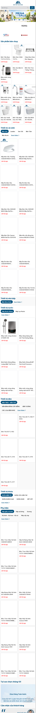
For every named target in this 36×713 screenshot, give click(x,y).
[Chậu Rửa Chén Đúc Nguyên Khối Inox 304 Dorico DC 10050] (30, 45)
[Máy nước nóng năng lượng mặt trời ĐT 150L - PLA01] (27, 371)
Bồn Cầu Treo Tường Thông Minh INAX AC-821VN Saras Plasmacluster (30, 69)
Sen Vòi (20, 131)
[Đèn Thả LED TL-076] (27, 439)
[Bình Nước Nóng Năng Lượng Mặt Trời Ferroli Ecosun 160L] (9, 345)
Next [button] (33, 16)
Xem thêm (14, 135)
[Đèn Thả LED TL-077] (9, 465)
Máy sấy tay (25, 515)
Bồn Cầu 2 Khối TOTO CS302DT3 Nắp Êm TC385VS (18, 58)
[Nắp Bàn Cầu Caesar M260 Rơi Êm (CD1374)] (9, 218)
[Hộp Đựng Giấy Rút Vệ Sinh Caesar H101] (9, 627)
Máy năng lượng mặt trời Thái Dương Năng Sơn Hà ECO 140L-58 (26, 337)
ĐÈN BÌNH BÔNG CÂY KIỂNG (11, 406)
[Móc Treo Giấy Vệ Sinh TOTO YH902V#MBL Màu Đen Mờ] (9, 601)
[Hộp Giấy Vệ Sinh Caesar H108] (27, 601)
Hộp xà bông (20, 511)
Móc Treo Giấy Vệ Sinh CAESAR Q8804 (8, 541)
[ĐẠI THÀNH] (9, 35)
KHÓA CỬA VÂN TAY (21, 495)
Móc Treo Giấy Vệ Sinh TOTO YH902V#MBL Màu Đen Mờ (8, 620)
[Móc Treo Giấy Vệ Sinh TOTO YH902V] (27, 654)
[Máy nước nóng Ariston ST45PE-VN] (6, 65)
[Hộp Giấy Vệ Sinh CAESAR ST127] (27, 627)
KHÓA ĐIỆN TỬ (7, 495)
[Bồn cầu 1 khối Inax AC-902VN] (6, 106)
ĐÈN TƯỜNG (27, 406)
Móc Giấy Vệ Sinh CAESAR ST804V (25, 593)
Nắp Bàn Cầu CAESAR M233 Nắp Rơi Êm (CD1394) (8, 210)
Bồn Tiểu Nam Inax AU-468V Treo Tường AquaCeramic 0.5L (17, 119)
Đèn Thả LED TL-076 (26, 457)
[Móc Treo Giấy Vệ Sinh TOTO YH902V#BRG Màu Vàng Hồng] (27, 549)
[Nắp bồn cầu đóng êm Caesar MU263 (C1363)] (27, 218)
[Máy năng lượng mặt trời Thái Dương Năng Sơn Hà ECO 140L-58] (27, 318)
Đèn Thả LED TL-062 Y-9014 (27, 418)
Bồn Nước (5, 135)
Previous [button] (2, 16)
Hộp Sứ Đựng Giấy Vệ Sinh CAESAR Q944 (26, 541)
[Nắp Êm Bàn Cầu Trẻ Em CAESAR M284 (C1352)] (27, 270)
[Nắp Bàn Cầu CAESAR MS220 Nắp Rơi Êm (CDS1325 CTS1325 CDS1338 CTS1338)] (27, 139)
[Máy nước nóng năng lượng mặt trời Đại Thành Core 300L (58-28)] (9, 371)
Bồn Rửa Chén (6, 302)
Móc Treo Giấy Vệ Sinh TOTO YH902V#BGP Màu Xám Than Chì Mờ (8, 567)
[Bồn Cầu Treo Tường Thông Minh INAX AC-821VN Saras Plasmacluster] (30, 65)
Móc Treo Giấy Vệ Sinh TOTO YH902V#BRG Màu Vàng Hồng (26, 552)
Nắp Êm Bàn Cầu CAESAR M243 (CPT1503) (6, 263)
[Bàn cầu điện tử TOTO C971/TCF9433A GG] (18, 65)
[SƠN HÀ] (27, 35)
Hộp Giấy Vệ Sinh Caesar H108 (24, 619)
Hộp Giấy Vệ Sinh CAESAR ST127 (24, 646)
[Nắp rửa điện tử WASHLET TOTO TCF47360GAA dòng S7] (30, 85)
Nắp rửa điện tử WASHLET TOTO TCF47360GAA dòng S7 (30, 98)
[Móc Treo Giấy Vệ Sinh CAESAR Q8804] (9, 523)
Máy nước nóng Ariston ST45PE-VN (6, 78)
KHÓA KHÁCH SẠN (8, 499)
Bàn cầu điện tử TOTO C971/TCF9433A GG (18, 78)
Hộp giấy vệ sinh (7, 511)
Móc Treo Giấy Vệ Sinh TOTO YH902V (26, 672)
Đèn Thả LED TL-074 (8, 457)
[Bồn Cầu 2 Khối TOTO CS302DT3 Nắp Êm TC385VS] (18, 45)
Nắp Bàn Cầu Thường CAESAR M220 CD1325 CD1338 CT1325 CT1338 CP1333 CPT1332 (9, 158)
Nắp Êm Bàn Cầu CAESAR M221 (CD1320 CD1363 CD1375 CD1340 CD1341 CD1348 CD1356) (9, 184)
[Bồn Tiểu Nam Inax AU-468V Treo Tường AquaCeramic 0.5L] (18, 106)
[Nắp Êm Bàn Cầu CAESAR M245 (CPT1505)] (27, 244)
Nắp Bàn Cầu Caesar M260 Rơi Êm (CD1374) (8, 236)
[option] (18, 16)
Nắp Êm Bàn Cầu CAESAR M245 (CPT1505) (24, 263)
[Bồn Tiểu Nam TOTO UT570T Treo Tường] (6, 45)
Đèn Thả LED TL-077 (8, 482)
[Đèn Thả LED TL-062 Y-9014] (27, 414)
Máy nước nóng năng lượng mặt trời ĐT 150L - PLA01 (27, 389)
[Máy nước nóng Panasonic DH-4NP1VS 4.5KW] (6, 85)
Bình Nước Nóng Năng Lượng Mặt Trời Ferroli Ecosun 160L (8, 363)
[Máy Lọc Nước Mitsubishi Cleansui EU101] (18, 85)
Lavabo (12, 131)
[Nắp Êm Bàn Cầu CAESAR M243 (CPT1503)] (9, 244)
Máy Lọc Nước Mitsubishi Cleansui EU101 (18, 98)
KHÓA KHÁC (20, 499)
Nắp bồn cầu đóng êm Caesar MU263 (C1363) (26, 236)
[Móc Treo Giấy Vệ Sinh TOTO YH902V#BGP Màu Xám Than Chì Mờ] (9, 549)
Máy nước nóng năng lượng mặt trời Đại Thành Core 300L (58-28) (8, 389)
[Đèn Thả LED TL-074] (9, 439)
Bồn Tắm (29, 131)
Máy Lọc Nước (20, 311)
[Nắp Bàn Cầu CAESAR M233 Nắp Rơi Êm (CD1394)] (9, 192)
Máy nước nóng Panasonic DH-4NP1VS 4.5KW (6, 98)
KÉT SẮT (30, 499)
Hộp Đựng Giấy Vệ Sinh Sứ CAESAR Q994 (8, 593)
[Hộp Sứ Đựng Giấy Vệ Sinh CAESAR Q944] (27, 523)
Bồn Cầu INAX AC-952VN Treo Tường (29, 119)
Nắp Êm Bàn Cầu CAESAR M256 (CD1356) (6, 289)
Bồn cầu (4, 131)
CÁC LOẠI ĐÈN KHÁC (8, 410)
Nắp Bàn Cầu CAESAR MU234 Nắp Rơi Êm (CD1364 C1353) (26, 210)
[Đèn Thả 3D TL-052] (9, 414)
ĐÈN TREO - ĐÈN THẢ (9, 402)
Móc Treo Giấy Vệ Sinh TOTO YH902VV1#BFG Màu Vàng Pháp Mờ (8, 672)
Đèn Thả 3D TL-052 (7, 431)
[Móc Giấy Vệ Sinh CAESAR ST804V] (27, 575)
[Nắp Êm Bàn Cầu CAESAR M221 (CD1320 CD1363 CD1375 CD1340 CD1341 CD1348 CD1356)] (9, 166)
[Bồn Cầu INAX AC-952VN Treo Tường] (30, 106)
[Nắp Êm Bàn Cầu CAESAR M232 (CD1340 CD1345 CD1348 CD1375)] (27, 166)
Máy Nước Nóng (7, 311)
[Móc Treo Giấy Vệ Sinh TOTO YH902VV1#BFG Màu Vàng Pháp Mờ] (9, 654)
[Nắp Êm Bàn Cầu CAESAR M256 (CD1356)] (9, 270)
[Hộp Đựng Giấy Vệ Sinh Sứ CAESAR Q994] (9, 575)
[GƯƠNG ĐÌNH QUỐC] (9, 23)
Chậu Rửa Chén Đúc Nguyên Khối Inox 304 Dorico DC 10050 (30, 58)
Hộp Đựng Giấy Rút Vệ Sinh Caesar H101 (8, 646)
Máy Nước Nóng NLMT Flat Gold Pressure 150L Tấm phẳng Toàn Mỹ (26, 363)
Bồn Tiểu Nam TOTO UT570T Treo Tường (6, 58)
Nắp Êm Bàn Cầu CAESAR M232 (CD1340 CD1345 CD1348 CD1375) (27, 184)
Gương (29, 511)
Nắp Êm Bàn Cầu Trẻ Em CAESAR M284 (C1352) (27, 289)
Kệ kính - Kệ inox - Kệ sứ (10, 515)
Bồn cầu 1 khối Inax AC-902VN (6, 118)
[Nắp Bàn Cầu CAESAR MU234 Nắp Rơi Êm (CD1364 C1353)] (27, 192)
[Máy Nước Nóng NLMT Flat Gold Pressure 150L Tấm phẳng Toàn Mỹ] (27, 345)
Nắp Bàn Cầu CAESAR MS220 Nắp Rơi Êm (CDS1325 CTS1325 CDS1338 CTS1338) (26, 158)
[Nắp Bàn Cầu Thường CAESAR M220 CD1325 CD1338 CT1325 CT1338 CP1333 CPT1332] (9, 139)
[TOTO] (27, 26)
